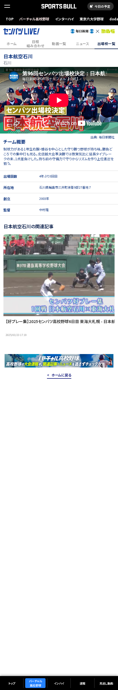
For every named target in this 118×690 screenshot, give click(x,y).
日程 (35, 43)
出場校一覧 (106, 43)
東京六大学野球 (92, 18)
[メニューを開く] (7, 6)
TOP (9, 18)
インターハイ (64, 18)
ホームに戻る (61, 375)
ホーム (12, 43)
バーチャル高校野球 (34, 18)
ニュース (82, 43)
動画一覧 (59, 43)
